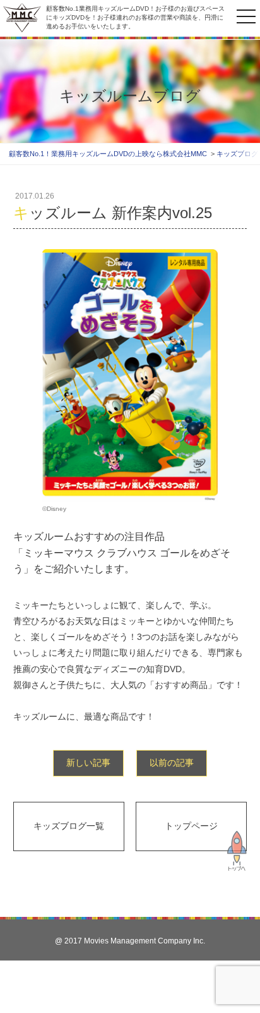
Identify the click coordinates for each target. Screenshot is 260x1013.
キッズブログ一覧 (68, 826)
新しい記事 (88, 763)
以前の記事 (172, 763)
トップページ (191, 826)
